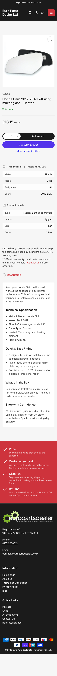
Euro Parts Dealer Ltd (10, 12)
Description (14, 274)
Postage (7, 606)
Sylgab (6, 93)
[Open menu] (51, 12)
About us (7, 578)
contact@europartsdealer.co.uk (20, 553)
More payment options (28, 151)
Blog (4, 590)
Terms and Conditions (14, 582)
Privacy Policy (10, 586)
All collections (10, 614)
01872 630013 (10, 543)
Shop (5, 610)
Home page (8, 574)
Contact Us (8, 618)
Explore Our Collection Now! (28, 2)
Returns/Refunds (12, 622)
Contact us (33, 262)
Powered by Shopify (43, 650)
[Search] (30, 12)
